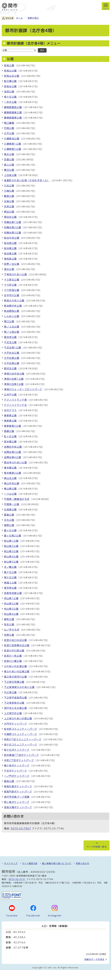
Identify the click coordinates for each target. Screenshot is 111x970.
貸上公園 (9, 165)
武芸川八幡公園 (13, 661)
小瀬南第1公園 (12, 144)
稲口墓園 (9, 123)
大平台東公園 (11, 358)
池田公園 (9, 91)
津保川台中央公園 (14, 374)
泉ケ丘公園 (10, 97)
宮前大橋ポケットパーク (18, 807)
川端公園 (9, 191)
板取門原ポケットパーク (18, 791)
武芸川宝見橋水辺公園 (16, 645)
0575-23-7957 (21, 828)
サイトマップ (11, 863)
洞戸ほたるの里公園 (15, 708)
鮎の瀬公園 (10, 81)
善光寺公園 (10, 337)
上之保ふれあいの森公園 (18, 718)
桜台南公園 (10, 253)
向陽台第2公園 (12, 227)
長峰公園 (9, 431)
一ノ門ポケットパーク (16, 776)
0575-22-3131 (17, 879)
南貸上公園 (10, 583)
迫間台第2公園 (12, 452)
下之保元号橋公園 (14, 682)
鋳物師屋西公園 (13, 107)
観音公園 (9, 196)
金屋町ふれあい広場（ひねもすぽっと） (27, 180)
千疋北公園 (10, 342)
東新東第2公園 (12, 426)
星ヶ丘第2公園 (12, 535)
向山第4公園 (11, 614)
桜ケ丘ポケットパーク (16, 750)
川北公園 (9, 185)
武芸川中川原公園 (14, 650)
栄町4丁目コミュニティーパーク (22, 739)
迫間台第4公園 (12, 457)
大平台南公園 (11, 363)
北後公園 (9, 201)
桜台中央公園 (11, 238)
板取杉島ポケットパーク (18, 786)
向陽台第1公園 (12, 222)
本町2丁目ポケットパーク (19, 760)
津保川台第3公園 (14, 384)
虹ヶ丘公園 (10, 436)
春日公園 (9, 170)
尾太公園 (9, 154)
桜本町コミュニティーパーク (20, 729)
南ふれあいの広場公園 (16, 671)
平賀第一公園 (11, 504)
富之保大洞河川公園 (15, 677)
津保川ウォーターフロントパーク (23, 389)
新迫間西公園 (11, 311)
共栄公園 (9, 206)
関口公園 (9, 321)
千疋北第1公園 (12, 347)
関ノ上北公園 (11, 327)
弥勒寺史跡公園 (13, 593)
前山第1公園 (11, 541)
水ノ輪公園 (10, 567)
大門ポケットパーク (15, 724)
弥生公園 (9, 624)
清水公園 (9, 269)
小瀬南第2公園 (12, 149)
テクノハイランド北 (15, 405)
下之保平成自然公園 (15, 697)
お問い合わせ (82, 863)
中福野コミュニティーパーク (20, 734)
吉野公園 (9, 635)
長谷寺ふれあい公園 (15, 462)
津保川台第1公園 (14, 379)
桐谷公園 (9, 212)
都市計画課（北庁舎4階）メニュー (34, 43)
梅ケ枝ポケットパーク (16, 765)
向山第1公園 (11, 598)
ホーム (19, 18)
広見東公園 (10, 509)
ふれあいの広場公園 (15, 666)
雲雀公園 (9, 515)
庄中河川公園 (11, 295)
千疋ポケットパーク (15, 771)
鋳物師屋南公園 (13, 118)
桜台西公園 (10, 243)
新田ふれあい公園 (14, 300)
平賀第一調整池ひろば (16, 499)
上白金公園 (10, 175)
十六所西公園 (11, 290)
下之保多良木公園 (14, 703)
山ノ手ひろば (11, 630)
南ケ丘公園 (10, 577)
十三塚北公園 (11, 279)
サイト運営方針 (30, 863)
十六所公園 (10, 285)
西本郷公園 (10, 441)
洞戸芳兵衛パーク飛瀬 (16, 797)
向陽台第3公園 (12, 232)
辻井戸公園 (10, 394)
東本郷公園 (10, 468)
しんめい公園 (11, 316)
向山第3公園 (11, 609)
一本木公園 (10, 102)
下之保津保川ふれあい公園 (19, 687)
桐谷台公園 (10, 217)
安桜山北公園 (11, 76)
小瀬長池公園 (11, 138)
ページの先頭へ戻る (96, 847)
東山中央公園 (11, 483)
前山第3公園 (11, 551)
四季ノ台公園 (11, 264)
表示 (42, 50)
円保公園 (9, 128)
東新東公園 (10, 421)
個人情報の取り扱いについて (56, 863)
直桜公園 (9, 781)
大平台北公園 (11, 353)
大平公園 (9, 133)
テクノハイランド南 (15, 400)
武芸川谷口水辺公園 (15, 640)
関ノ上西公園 (11, 332)
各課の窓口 (33, 18)
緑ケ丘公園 (10, 572)
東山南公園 (10, 488)
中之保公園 (10, 692)
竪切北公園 (10, 368)
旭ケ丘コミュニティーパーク (20, 744)
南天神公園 (10, 588)
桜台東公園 (10, 248)
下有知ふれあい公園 (15, 274)
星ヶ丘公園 (10, 530)
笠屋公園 (9, 159)
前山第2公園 (11, 546)
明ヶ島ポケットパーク (16, 802)
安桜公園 (9, 65)
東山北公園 (10, 478)
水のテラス (10, 410)
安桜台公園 (10, 86)
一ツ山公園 (10, 494)
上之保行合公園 (13, 713)
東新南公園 (10, 415)
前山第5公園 (11, 562)
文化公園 (9, 520)
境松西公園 (10, 259)
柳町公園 (9, 619)
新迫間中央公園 (13, 306)
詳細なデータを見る (94, 959)
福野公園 (9, 525)
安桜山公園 (10, 71)
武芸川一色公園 (13, 656)
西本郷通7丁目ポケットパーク (21, 755)
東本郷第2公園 (12, 473)
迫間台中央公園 (13, 447)
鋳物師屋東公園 (13, 112)
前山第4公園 (11, 556)
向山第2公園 (11, 603)
